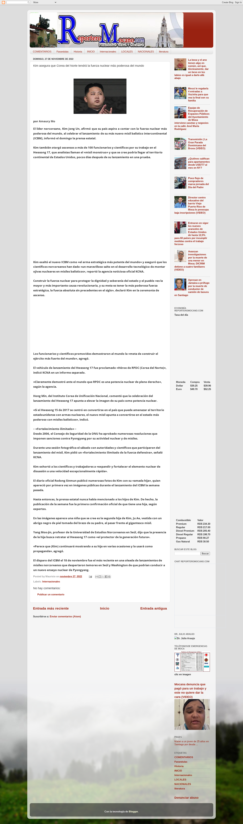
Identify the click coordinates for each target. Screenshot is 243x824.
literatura (163, 51)
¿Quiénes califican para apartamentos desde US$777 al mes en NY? (199, 163)
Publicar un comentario (50, 594)
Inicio (104, 608)
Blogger (133, 811)
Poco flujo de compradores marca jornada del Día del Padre (198, 183)
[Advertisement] (95, 187)
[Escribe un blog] (99, 576)
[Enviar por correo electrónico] (96, 576)
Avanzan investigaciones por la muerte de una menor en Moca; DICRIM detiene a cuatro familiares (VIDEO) (190, 260)
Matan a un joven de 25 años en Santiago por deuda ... (191, 743)
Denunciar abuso (186, 797)
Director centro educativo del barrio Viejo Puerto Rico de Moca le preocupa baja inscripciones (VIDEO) (191, 205)
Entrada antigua (153, 608)
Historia (78, 51)
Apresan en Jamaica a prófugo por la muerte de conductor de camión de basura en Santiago (191, 287)
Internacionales (108, 51)
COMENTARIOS (42, 51)
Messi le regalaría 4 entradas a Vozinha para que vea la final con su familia (198, 94)
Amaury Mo (47, 121)
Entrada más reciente (51, 608)
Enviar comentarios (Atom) (65, 616)
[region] (100, 235)
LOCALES (127, 51)
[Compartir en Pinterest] (109, 576)
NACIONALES (146, 51)
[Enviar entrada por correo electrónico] (90, 576)
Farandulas (63, 51)
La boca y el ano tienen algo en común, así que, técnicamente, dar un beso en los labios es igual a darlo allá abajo (191, 68)
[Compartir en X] (103, 576)
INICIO (91, 51)
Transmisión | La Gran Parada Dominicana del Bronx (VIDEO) (197, 144)
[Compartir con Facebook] (106, 576)
